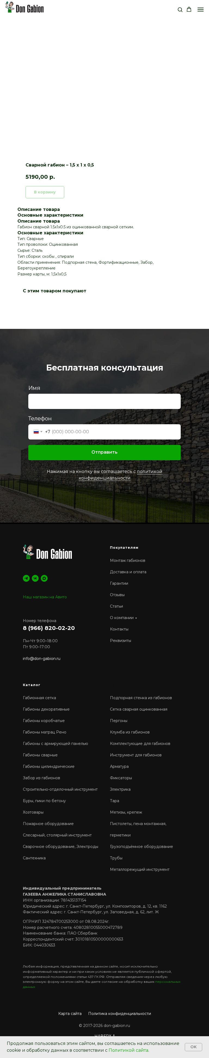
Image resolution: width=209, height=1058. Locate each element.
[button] (180, 9)
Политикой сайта (128, 1050)
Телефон (40, 691)
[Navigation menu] (201, 9)
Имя (34, 660)
